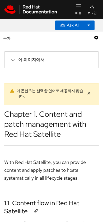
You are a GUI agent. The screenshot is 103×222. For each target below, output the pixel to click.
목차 (7, 38)
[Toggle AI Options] (89, 25)
